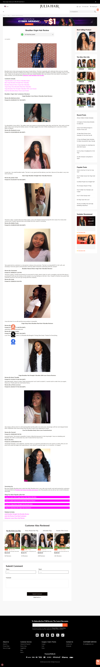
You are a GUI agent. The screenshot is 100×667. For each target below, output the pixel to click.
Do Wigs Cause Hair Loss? (83, 199)
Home (4, 15)
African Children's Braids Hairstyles (85, 118)
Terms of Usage (6, 648)
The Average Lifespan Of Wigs (84, 185)
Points (43, 648)
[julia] (50, 6)
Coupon (43, 644)
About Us (5, 644)
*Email (40, 569)
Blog (21, 650)
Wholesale (68, 646)
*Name (7, 569)
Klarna (21, 652)
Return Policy (23, 646)
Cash (43, 646)
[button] (6, 545)
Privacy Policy (55, 628)
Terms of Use (63, 628)
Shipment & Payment (25, 644)
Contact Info (69, 644)
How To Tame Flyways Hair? (83, 195)
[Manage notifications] (2, 665)
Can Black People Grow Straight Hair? (86, 181)
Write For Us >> (37, 597)
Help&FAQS (23, 648)
